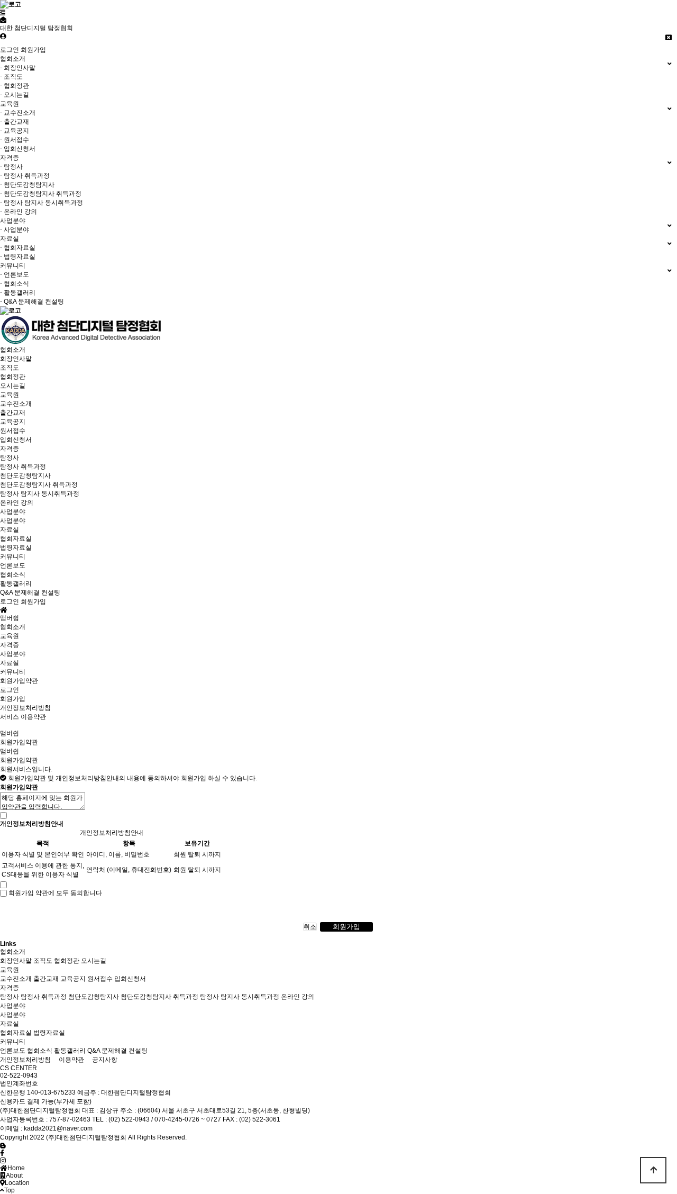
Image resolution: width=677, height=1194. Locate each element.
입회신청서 (16, 439)
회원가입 (33, 49)
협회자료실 (16, 538)
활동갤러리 (16, 583)
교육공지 (12, 421)
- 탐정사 (11, 166)
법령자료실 (16, 547)
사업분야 (12, 511)
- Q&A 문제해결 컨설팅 (32, 301)
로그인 (9, 49)
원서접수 (12, 430)
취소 (310, 927)
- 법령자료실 (17, 256)
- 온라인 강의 (18, 211)
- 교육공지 (14, 130)
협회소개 (12, 349)
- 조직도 (11, 76)
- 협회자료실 (17, 247)
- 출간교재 (14, 121)
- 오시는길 (14, 94)
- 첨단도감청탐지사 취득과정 (40, 193)
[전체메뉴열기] (3, 12)
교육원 (9, 394)
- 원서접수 (14, 139)
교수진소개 (16, 403)
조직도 (9, 367)
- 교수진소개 (17, 112)
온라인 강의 (16, 502)
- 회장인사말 (17, 67)
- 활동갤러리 (17, 292)
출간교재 (12, 412)
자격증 (9, 448)
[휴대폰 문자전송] (3, 20)
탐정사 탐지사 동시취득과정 (39, 493)
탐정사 (9, 457)
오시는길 (12, 385)
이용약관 (71, 1059)
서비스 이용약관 (23, 717)
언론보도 (12, 565)
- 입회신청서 (17, 148)
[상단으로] (653, 1170)
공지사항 (104, 1059)
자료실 (9, 529)
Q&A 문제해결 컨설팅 (30, 592)
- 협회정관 (14, 85)
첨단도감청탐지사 (25, 475)
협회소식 (12, 574)
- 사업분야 (14, 229)
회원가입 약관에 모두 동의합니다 (55, 893)
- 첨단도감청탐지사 (27, 184)
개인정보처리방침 (25, 708)
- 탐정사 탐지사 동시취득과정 (41, 202)
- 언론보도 (14, 274)
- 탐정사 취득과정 (25, 175)
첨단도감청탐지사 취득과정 (39, 484)
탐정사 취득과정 (23, 466)
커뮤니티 (12, 556)
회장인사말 (16, 358)
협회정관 (12, 376)
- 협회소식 (14, 283)
